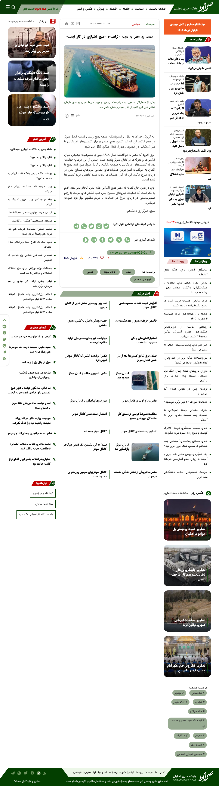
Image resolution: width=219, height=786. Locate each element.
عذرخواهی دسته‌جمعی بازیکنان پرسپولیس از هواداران (34, 375)
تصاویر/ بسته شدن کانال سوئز (139, 432)
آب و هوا (102, 772)
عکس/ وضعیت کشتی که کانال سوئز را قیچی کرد (86, 358)
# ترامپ (200, 702)
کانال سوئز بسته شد (95, 432)
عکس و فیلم (84, 9)
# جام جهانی (197, 711)
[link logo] (191, 7)
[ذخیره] (78, 23)
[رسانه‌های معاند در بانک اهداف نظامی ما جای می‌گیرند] (197, 55)
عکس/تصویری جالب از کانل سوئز (88, 373)
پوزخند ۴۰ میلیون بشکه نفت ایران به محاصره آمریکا (30, 176)
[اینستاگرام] (4, 333)
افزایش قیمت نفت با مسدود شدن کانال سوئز (138, 305)
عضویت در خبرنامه (117, 772)
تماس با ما (160, 772)
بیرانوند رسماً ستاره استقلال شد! (190, 174)
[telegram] (119, 240)
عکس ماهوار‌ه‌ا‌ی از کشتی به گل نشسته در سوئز (135, 474)
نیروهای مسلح (142, 279)
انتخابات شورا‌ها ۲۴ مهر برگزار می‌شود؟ (185, 402)
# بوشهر (179, 693)
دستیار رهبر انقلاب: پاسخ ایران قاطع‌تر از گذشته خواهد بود (29, 461)
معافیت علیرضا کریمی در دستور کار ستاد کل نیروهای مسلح (137, 416)
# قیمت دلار (198, 745)
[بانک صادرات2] (187, 236)
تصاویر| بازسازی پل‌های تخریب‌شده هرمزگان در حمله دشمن (188, 575)
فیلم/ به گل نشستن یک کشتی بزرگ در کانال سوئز (85, 447)
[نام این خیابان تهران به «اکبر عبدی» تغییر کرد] (197, 193)
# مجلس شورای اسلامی (191, 754)
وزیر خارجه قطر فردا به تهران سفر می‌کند (30, 189)
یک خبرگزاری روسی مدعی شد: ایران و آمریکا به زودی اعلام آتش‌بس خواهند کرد (186, 459)
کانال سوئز (109, 272)
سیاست (139, 9)
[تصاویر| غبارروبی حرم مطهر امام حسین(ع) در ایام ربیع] (187, 656)
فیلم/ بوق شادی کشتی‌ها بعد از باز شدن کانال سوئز (137, 358)
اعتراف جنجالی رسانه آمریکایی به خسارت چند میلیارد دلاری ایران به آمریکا (186, 415)
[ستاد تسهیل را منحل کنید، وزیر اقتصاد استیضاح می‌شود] (197, 137)
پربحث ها (178, 261)
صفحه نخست (157, 9)
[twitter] (111, 240)
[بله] (4, 326)
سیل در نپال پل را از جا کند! (36, 362)
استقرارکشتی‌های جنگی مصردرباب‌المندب (144, 340)
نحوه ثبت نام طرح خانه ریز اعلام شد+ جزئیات (30, 244)
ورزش (100, 9)
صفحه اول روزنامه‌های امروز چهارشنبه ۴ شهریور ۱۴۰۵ (186, 316)
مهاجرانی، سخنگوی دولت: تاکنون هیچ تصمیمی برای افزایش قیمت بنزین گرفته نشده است (29, 390)
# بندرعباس (198, 693)
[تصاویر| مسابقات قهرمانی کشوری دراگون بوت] (187, 611)
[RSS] (4, 358)
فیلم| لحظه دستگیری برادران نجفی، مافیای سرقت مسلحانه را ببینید (31, 79)
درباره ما (149, 772)
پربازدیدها (201, 261)
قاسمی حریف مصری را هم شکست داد (136, 321)
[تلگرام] (4, 351)
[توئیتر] (4, 339)
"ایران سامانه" (20, 781)
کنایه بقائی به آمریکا (41, 157)
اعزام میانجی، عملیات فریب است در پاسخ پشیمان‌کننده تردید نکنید (186, 303)
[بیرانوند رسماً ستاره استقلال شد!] (197, 165)
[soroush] (85, 240)
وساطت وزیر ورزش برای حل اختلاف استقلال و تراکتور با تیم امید (30, 270)
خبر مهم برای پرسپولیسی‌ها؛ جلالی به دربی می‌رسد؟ (186, 347)
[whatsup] (127, 240)
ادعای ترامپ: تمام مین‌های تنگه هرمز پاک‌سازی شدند (31, 405)
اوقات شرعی (90, 772)
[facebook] (102, 240)
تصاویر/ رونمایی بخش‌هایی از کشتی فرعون (86, 305)
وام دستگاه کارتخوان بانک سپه (36, 514)
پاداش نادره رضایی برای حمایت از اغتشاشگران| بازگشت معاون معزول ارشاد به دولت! (186, 288)
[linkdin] (94, 240)
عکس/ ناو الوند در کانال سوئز (139, 401)
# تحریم (200, 735)
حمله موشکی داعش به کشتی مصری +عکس (87, 323)
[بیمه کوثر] (187, 250)
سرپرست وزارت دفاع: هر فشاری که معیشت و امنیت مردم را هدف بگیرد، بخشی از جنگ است (32, 421)
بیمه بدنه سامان (44, 504)
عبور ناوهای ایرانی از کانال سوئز (88, 401)
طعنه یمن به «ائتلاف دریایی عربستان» (30, 149)
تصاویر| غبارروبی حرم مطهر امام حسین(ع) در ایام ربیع (186, 668)
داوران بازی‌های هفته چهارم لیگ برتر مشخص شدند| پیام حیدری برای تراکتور (186, 376)
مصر (128, 272)
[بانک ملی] (187, 222)
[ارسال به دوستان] (72, 23)
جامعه (126, 9)
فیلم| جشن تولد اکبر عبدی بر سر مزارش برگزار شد (32, 48)
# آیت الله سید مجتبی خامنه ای (188, 723)
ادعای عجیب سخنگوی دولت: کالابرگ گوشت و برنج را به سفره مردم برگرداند (186, 430)
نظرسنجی (77, 772)
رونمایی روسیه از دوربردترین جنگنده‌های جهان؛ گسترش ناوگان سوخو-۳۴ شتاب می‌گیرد (186, 332)
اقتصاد (113, 9)
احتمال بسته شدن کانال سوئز (89, 414)
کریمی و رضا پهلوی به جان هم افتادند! (30, 212)
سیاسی (136, 24)
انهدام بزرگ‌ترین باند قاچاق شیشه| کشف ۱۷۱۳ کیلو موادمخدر (30, 296)
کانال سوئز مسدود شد (122, 375)
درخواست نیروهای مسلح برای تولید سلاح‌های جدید (87, 340)
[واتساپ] (4, 346)
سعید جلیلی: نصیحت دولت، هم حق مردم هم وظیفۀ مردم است (30, 231)
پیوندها (139, 772)
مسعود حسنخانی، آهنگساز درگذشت (32, 221)
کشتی (90, 272)
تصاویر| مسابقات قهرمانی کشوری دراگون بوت (190, 622)
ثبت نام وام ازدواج (43, 493)
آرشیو (131, 772)
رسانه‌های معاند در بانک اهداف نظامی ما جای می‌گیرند (189, 63)
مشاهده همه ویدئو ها (21, 21)
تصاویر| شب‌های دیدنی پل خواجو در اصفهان (189, 531)
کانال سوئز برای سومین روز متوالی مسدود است (87, 474)
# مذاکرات (182, 735)
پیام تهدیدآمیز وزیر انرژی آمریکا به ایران (30, 202)
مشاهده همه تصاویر (176, 493)
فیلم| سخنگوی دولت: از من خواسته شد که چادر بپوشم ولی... (33, 112)
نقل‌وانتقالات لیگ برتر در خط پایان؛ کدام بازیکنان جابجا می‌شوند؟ (186, 360)
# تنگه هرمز (180, 702)
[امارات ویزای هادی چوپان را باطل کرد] (197, 83)
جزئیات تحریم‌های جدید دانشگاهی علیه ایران (186, 474)
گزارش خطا (71, 258)
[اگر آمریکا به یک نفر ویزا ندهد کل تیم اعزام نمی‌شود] (197, 108)
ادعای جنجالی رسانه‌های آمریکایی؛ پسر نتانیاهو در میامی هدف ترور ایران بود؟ (186, 443)
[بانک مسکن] (187, 27)
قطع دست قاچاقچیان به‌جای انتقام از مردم (30, 433)
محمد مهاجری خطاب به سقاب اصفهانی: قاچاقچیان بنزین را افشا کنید (30, 446)
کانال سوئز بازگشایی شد (121, 447)
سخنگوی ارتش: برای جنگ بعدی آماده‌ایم (186, 272)
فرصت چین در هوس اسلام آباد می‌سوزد (186, 391)
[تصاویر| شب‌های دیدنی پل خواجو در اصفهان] (187, 520)
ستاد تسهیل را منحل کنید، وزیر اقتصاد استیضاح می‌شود (190, 146)
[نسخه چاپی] (66, 23)
